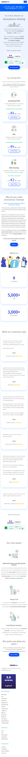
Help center (3, 753)
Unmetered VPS (10, 84)
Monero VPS (3, 714)
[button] (14, 67)
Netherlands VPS (4, 704)
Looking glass (4, 736)
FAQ (2, 732)
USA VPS (3, 706)
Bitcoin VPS (3, 716)
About (2, 730)
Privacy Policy (4, 749)
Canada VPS (4, 698)
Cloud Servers (4, 718)
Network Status (4, 734)
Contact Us (3, 747)
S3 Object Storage (5, 722)
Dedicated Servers (5, 720)
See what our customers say (16, 578)
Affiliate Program (4, 739)
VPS (4, 84)
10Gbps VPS (3, 710)
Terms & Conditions (5, 751)
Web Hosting (20, 85)
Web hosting (3, 694)
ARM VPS (16, 84)
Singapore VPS (4, 702)
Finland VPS (3, 700)
